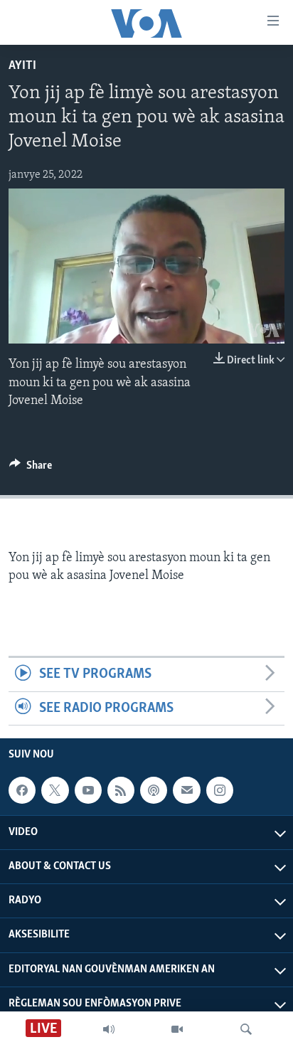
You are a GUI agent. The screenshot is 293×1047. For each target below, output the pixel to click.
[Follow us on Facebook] (22, 790)
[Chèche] (246, 1029)
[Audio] (108, 1029)
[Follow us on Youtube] (88, 790)
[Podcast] (153, 790)
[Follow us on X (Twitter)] (54, 790)
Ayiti (22, 66)
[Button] (30, 468)
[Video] (177, 1029)
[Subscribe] (186, 790)
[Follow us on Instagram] (219, 790)
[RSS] (120, 790)
